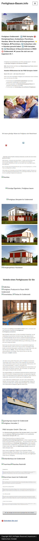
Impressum (32, 536)
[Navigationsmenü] (35, 3)
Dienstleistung (10, 151)
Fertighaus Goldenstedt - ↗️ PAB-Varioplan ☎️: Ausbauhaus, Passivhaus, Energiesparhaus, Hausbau (20, 145)
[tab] (16, 139)
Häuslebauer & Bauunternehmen (16, 140)
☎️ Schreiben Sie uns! (10, 521)
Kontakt (14, 539)
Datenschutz (6, 539)
